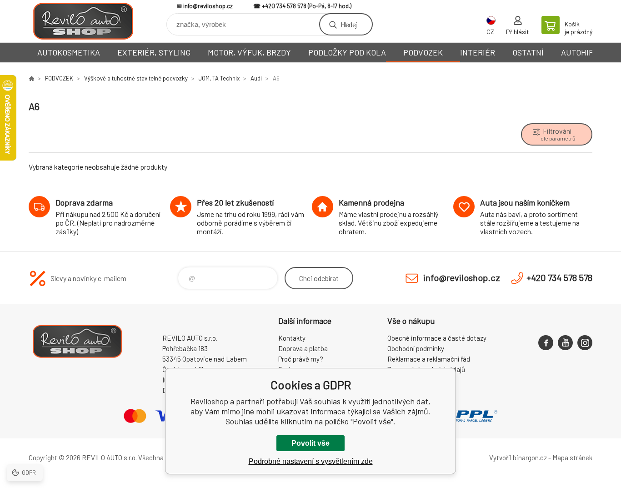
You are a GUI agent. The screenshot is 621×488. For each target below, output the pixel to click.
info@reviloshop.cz (208, 6)
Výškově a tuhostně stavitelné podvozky (136, 78)
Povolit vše (310, 443)
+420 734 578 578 (284, 6)
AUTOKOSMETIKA (68, 52)
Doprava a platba (303, 348)
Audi (256, 78)
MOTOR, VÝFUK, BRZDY (249, 52)
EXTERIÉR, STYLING (153, 52)
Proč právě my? (300, 359)
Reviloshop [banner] (83, 21)
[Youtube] (565, 342)
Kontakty (291, 338)
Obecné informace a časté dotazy (436, 338)
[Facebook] (545, 342)
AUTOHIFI (578, 52)
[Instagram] (584, 342)
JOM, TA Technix (219, 78)
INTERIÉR (477, 52)
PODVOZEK (423, 52)
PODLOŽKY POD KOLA (347, 52)
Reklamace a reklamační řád (428, 359)
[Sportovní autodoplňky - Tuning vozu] (31, 78)
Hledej (349, 24)
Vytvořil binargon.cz (518, 457)
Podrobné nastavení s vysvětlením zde (311, 461)
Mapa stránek (572, 457)
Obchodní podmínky (415, 348)
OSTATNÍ (528, 52)
